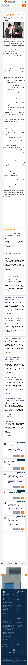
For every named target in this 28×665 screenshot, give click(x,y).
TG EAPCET (19, 605)
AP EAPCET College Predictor (9, 624)
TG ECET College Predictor (8, 628)
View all (22, 439)
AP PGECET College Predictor (9, 635)
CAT (18, 598)
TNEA (18, 608)
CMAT (18, 602)
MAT (18, 599)
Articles (18, 626)
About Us (4, 644)
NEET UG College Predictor (8, 632)
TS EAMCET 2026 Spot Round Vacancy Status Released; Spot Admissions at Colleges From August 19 (14, 320)
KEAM (18, 606)
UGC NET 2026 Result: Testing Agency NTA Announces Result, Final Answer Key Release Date (13, 235)
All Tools (5, 639)
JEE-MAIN (19, 595)
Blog (22, 644)
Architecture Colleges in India (9, 610)
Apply (23, 456)
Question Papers (20, 622)
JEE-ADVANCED (20, 597)
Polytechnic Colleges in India (8, 603)
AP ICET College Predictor (8, 629)
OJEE (18, 609)
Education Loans (20, 625)
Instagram (15, 652)
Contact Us (10, 644)
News (7, 10)
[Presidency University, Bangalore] (5, 473)
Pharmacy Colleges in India (8, 601)
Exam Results (19, 621)
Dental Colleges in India (7, 609)
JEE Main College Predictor (8, 622)
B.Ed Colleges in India (7, 608)
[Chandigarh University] (5, 518)
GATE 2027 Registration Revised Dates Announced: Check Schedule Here (14, 400)
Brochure (16, 456)
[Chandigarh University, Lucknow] (5, 492)
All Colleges (5, 614)
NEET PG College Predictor (8, 637)
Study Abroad (19, 623)
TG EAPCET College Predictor (9, 626)
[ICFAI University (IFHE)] (5, 444)
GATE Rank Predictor (7, 636)
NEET (18, 601)
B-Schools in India (6, 598)
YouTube (6, 654)
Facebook (6, 652)
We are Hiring (5, 646)
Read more (8, 249)
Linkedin (22, 652)
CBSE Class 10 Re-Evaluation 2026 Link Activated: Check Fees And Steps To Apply (14, 359)
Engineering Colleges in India (8, 594)
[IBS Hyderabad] (5, 461)
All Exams (19, 612)
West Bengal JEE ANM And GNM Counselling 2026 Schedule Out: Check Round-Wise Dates (13, 379)
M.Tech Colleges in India (8, 605)
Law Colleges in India (7, 606)
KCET (18, 610)
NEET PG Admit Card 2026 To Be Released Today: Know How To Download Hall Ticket (13, 278)
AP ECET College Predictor (8, 625)
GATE (18, 594)
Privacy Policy (17, 644)
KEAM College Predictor (7, 633)
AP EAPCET (19, 603)
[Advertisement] (14, 212)
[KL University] (5, 503)
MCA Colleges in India (7, 602)
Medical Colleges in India (8, 599)
